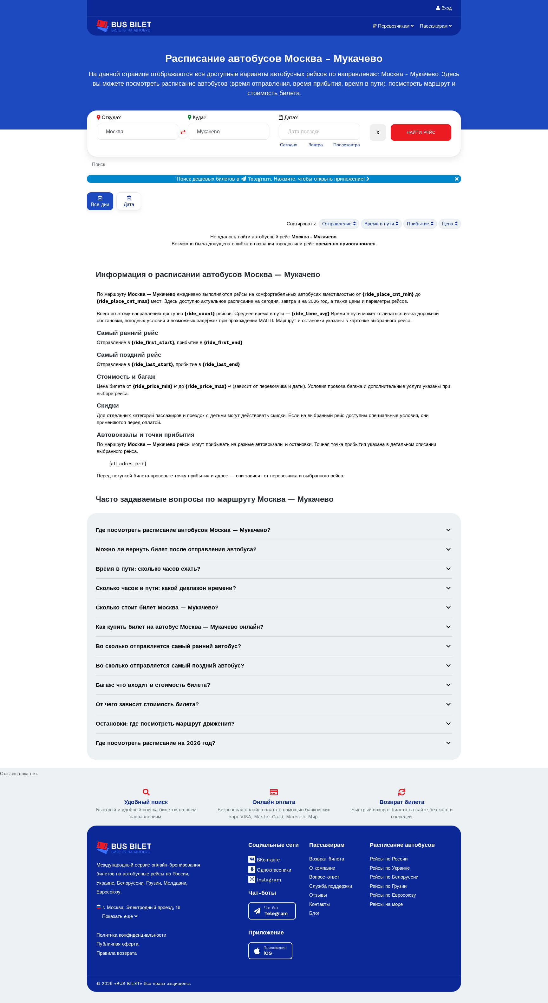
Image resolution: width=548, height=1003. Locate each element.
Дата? (290, 117)
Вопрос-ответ (324, 877)
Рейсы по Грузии (388, 886)
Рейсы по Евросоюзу (393, 895)
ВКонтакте (267, 860)
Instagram (268, 880)
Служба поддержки (330, 886)
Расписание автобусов (402, 844)
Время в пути (379, 224)
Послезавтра (346, 144)
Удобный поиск (146, 802)
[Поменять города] (183, 132)
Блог (314, 913)
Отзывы (318, 895)
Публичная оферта (117, 944)
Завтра (316, 144)
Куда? (199, 117)
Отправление (337, 224)
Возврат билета (402, 802)
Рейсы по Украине (390, 868)
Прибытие (419, 224)
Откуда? (111, 117)
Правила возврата (116, 953)
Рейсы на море (386, 904)
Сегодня (288, 144)
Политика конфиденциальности (131, 935)
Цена (448, 224)
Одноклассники (273, 870)
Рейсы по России (389, 859)
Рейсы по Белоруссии (394, 877)
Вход (446, 7)
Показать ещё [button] (118, 916)
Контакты (319, 904)
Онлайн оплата (273, 802)
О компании (322, 868)
